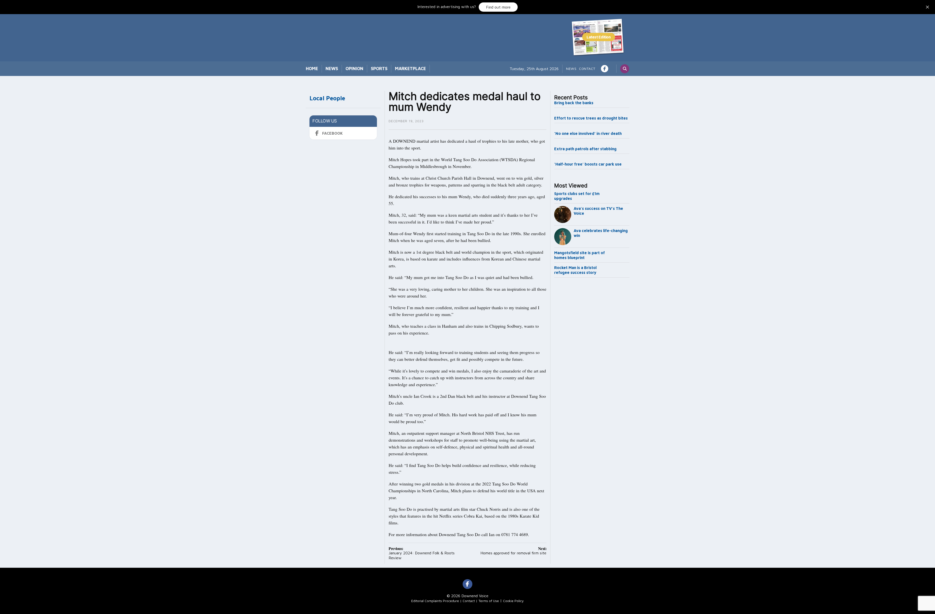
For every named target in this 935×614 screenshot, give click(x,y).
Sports (379, 68)
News (332, 68)
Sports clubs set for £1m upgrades (576, 196)
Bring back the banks (573, 103)
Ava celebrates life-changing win (601, 233)
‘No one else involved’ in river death (588, 133)
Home (312, 68)
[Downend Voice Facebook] (604, 68)
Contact (587, 68)
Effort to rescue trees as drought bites (591, 118)
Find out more (498, 7)
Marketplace (410, 68)
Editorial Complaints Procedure (435, 601)
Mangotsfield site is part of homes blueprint (579, 255)
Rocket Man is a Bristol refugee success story (575, 270)
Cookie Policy (513, 601)
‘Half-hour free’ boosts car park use (588, 164)
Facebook (332, 133)
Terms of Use (488, 601)
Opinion (354, 68)
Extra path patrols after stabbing (585, 149)
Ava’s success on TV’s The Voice (598, 210)
